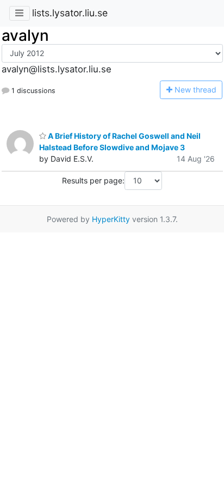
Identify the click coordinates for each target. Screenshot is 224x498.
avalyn (25, 35)
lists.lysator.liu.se (70, 13)
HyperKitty (111, 219)
